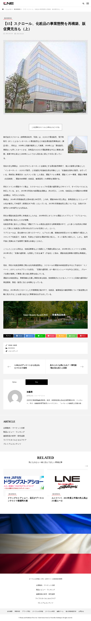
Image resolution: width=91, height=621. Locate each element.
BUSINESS (11, 348)
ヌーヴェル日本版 (37, 611)
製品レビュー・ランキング (14, 432)
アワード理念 (26, 611)
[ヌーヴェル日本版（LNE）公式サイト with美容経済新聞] (8, 3)
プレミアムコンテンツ (12, 444)
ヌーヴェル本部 (50, 611)
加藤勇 (15, 345)
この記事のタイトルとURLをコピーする (45, 127)
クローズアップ (13, 351)
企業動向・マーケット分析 (14, 428)
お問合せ (81, 611)
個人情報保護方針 (71, 611)
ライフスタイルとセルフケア (14, 440)
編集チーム (60, 611)
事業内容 (17, 611)
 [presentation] (86, 466)
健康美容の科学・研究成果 (14, 436)
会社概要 (9, 611)
